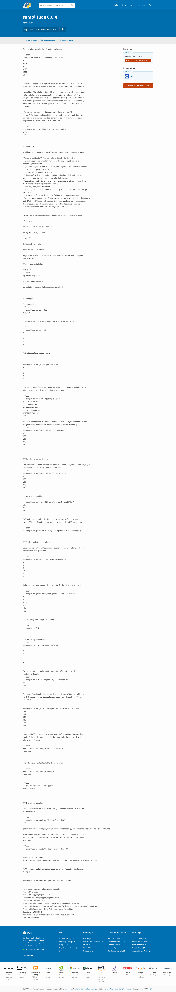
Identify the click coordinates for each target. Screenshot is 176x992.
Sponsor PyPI (112, 948)
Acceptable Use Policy (140, 951)
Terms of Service (138, 938)
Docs (124, 5)
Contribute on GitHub (115, 941)
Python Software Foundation (33, 940)
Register (142, 5)
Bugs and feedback (114, 938)
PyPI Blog (86, 938)
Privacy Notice (137, 948)
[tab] (31, 40)
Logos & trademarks (90, 948)
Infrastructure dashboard (92, 941)
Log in (132, 5)
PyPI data (128, 52)
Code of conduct (138, 945)
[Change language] (150, 5)
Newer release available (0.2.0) (138, 60)
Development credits (115, 951)
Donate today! (28, 955)
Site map (128, 989)
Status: (34, 950)
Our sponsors (88, 951)
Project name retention (67, 948)
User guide (62, 945)
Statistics (86, 945)
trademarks (68, 989)
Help (116, 5)
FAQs (60, 951)
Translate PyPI (113, 945)
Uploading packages (66, 941)
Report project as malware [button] (138, 85)
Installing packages (66, 938)
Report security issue (140, 941)
